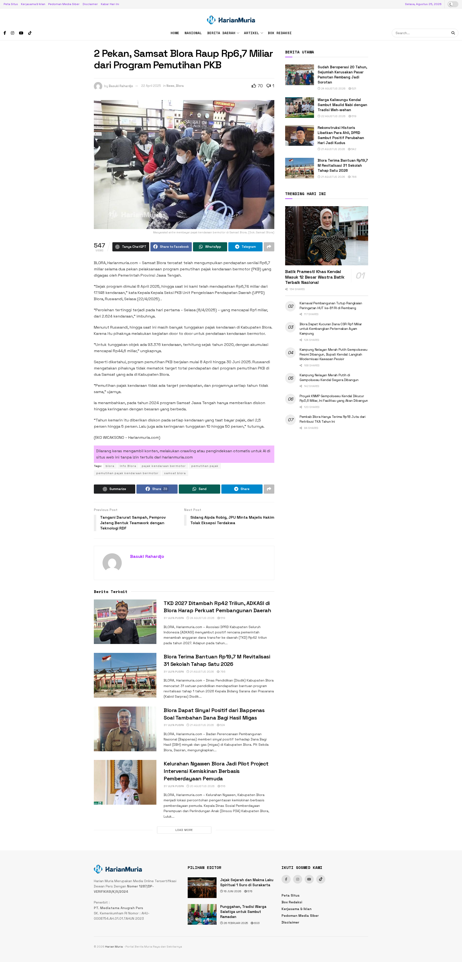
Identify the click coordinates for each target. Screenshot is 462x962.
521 (353, 88)
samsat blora (175, 473)
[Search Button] (453, 33)
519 (222, 618)
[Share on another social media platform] (269, 246)
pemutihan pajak (204, 466)
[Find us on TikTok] (30, 33)
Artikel (251, 32)
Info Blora (128, 466)
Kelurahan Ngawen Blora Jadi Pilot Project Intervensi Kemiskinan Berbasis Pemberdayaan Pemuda (216, 771)
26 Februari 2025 (235, 923)
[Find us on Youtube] (21, 33)
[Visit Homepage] (231, 17)
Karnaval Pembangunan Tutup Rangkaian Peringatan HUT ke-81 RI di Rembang (331, 305)
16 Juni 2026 (232, 891)
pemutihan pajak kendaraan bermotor (127, 473)
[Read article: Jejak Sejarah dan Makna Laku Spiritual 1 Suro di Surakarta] (202, 887)
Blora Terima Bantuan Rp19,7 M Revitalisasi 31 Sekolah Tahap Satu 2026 (343, 165)
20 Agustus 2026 (202, 786)
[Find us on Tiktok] (320, 879)
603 (256, 923)
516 (222, 786)
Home (175, 32)
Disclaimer (90, 4)
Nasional (193, 32)
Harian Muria (114, 947)
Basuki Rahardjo (121, 86)
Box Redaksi (280, 32)
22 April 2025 (151, 86)
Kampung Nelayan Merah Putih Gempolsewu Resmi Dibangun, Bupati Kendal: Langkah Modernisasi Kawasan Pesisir (333, 354)
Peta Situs (11, 4)
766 (222, 671)
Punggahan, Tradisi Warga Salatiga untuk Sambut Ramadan (243, 911)
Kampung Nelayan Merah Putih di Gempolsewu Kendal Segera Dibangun (329, 377)
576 (249, 891)
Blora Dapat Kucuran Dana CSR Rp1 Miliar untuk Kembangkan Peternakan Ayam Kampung (331, 329)
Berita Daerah (221, 32)
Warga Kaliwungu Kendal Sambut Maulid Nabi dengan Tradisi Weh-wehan (342, 104)
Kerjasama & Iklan (33, 4)
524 (222, 725)
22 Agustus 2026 (333, 116)
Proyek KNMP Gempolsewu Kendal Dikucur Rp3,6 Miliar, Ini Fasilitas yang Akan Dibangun (334, 398)
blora (110, 466)
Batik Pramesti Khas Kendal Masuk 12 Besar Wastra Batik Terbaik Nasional (314, 277)
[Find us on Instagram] (12, 33)
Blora (180, 86)
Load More (184, 830)
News (170, 86)
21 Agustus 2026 (201, 671)
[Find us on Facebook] (5, 33)
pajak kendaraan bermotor (164, 466)
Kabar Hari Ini (110, 4)
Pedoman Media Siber (64, 4)
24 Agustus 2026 (201, 618)
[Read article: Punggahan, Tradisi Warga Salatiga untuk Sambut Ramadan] (202, 914)
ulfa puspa (176, 618)
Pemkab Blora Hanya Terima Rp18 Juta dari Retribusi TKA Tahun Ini (333, 419)
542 (353, 149)
